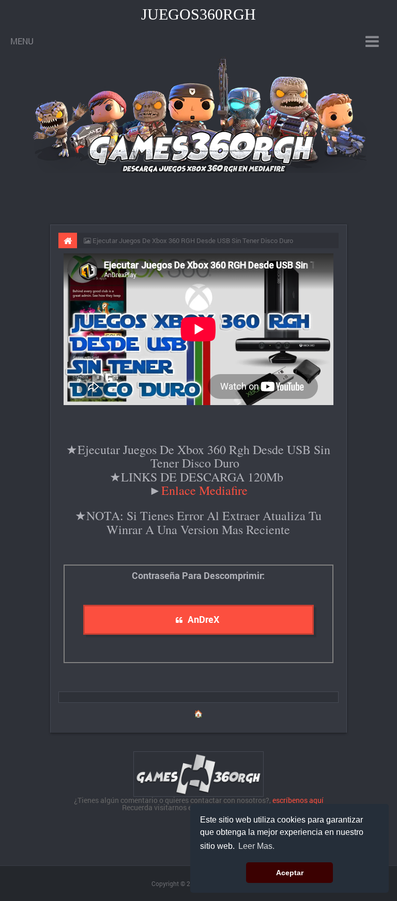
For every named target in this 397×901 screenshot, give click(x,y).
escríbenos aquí (298, 800)
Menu (22, 41)
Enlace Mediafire (204, 490)
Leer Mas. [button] (256, 846)
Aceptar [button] (289, 872)
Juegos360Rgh (198, 14)
